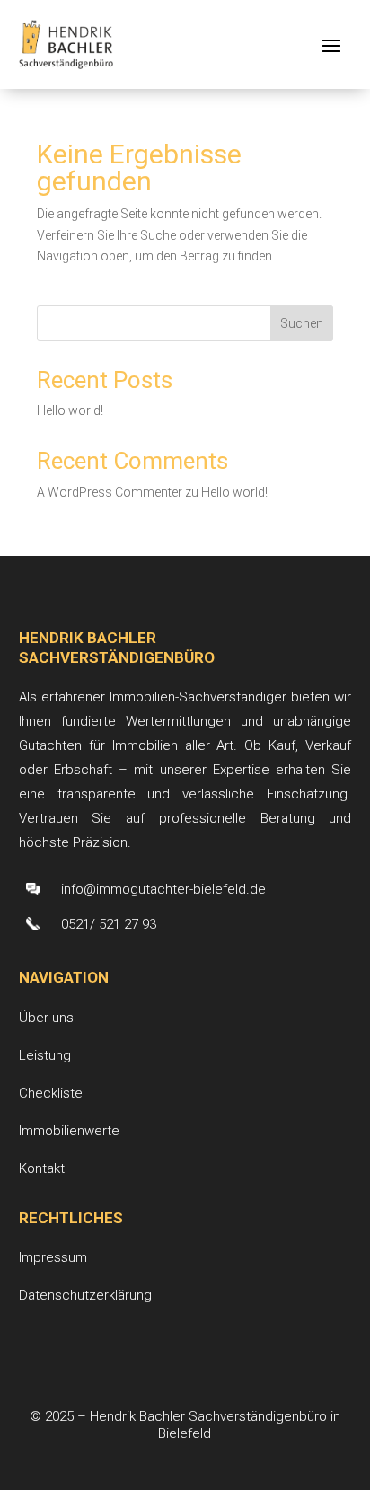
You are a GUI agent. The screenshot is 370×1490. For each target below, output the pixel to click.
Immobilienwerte (69, 1131)
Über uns (46, 1017)
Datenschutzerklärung (85, 1295)
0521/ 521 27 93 (108, 924)
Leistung (45, 1055)
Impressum (53, 1257)
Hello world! (70, 410)
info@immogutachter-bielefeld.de (163, 889)
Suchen (301, 323)
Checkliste (51, 1093)
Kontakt (42, 1168)
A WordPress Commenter (109, 492)
